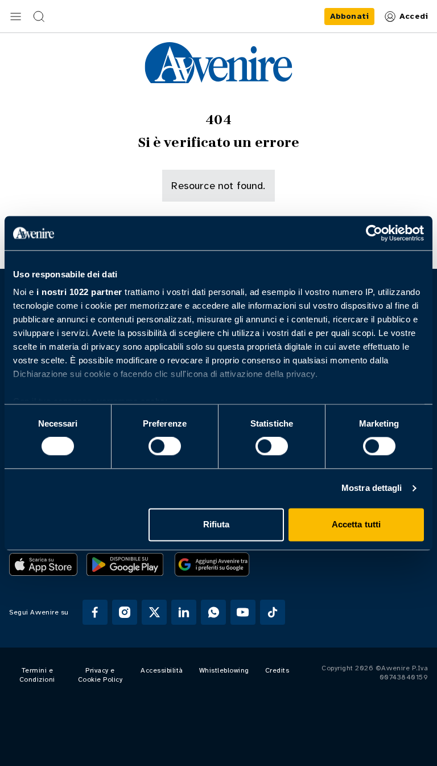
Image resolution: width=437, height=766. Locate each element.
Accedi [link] (413, 16)
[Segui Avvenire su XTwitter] (154, 612)
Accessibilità (162, 670)
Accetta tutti (356, 524)
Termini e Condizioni (37, 674)
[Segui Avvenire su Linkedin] (183, 612)
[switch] (165, 446)
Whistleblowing (224, 670)
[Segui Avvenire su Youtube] (242, 612)
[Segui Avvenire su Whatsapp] (213, 612)
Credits (277, 670)
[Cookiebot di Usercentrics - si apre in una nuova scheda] (374, 232)
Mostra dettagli (371, 488)
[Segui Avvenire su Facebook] (95, 612)
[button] (16, 16)
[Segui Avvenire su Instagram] (124, 612)
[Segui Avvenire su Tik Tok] (272, 612)
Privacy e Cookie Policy (100, 674)
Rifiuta (216, 524)
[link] (349, 16)
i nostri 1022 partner (79, 292)
